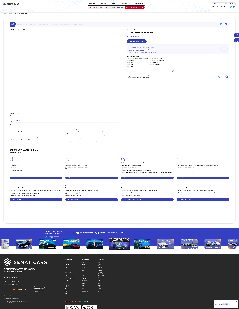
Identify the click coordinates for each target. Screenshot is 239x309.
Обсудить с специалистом (74, 177)
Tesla (99, 283)
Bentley (66, 273)
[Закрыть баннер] (236, 301)
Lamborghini (84, 278)
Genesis (83, 264)
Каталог (10, 13)
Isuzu (82, 272)
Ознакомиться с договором (185, 199)
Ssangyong (100, 278)
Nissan (99, 264)
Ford (66, 291)
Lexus (82, 282)
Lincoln (83, 283)
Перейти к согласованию (185, 177)
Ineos (82, 269)
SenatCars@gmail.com (11, 302)
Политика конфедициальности (16, 295)
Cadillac (66, 275)
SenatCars (19, 288)
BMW (66, 269)
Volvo (99, 288)
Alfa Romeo (67, 264)
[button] (3, 244)
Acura (66, 262)
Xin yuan (100, 290)
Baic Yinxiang (68, 272)
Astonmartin (67, 265)
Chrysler (67, 280)
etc (98, 291)
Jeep (82, 275)
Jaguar (83, 273)
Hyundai (83, 267)
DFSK (66, 283)
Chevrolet (67, 277)
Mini (82, 293)
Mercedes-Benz (84, 291)
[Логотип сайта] (12, 4)
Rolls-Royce (101, 275)
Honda (82, 265)
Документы (6, 295)
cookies (227, 303)
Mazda (82, 288)
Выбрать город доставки (18, 199)
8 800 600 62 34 (59, 24)
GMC (66, 293)
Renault (100, 272)
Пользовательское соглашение (31, 295)
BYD (66, 270)
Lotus (82, 285)
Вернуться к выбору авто (133, 29)
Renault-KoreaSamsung (103, 273)
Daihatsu (67, 285)
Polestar (100, 269)
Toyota (99, 285)
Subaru (99, 280)
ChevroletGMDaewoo (69, 278)
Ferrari (66, 288)
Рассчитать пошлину (73, 199)
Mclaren (83, 290)
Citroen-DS (67, 282)
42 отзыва (19, 290)
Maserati (83, 286)
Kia (82, 277)
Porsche (100, 270)
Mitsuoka (100, 262)
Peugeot (100, 267)
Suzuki (99, 282)
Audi (66, 267)
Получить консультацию (18, 177)
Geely (82, 262)
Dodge (66, 286)
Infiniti (82, 270)
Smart (99, 277)
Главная (5, 13)
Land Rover (84, 280)
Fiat (65, 290)
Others (99, 265)
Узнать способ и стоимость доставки (132, 199)
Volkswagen (101, 286)
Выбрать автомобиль (129, 177)
